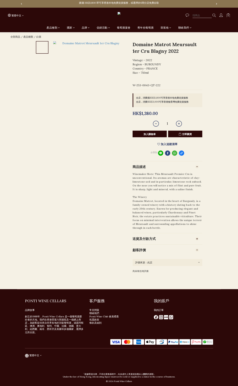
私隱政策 (94, 319)
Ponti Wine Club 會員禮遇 (104, 316)
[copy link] (181, 153)
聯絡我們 (183, 27)
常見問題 (94, 310)
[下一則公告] (216, 3)
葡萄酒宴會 (123, 27)
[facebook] (167, 153)
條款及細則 (95, 322)
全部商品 (15, 36)
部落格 (165, 27)
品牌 (84, 27)
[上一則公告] (21, 3)
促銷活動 (102, 27)
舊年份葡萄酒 (145, 27)
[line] (160, 153)
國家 (69, 27)
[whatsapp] (174, 153)
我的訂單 (159, 310)
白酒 (38, 36)
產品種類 (52, 27)
